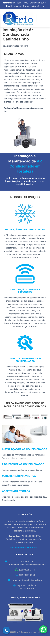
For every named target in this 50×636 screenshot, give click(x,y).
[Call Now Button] (6, 630)
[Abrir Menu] (40, 18)
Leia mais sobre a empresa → (25, 547)
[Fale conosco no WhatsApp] (43, 629)
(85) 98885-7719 (27, 569)
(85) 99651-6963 (27, 575)
